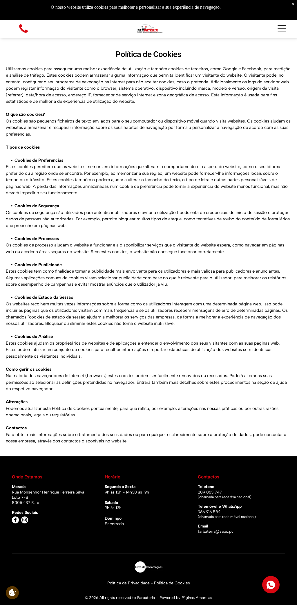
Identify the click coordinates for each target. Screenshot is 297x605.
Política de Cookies (172, 583)
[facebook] (15, 520)
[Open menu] (282, 28)
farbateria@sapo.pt (215, 531)
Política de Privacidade (128, 583)
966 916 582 (209, 511)
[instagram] (24, 520)
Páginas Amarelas (197, 597)
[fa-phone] (23, 33)
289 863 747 (210, 492)
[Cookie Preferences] (12, 592)
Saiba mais (232, 7)
